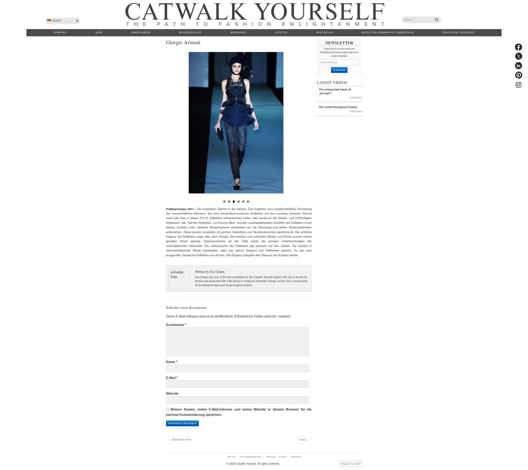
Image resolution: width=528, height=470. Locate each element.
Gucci (304, 439)
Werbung (270, 457)
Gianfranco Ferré (180, 439)
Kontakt (282, 457)
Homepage (60, 32)
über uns (231, 457)
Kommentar (176, 325)
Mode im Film (324, 32)
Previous (184, 121)
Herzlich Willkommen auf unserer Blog (387, 32)
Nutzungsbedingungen (251, 457)
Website (172, 393)
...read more (355, 97)
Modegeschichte (190, 32)
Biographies (238, 32)
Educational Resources (458, 32)
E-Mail (172, 378)
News (98, 32)
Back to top (351, 463)
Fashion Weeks (140, 32)
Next (288, 121)
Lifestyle (281, 32)
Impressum (296, 457)
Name (171, 362)
